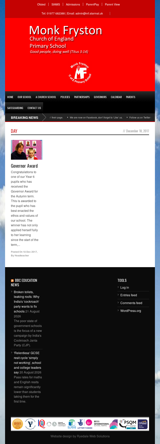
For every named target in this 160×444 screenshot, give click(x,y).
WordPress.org (130, 310)
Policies (65, 97)
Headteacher (22, 255)
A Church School (46, 97)
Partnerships (82, 97)
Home (10, 97)
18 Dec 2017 (30, 251)
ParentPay (92, 4)
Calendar (116, 97)
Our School (24, 97)
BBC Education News (24, 282)
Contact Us (34, 108)
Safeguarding (15, 108)
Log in (124, 287)
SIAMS (56, 4)
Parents (130, 97)
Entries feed (128, 295)
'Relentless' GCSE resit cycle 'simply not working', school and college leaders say (27, 362)
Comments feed (131, 303)
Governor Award (24, 165)
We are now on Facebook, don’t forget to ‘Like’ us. (91, 117)
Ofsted (41, 4)
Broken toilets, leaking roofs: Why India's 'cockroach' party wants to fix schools (26, 301)
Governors (100, 97)
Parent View (112, 4)
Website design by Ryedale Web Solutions (80, 436)
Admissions (73, 4)
